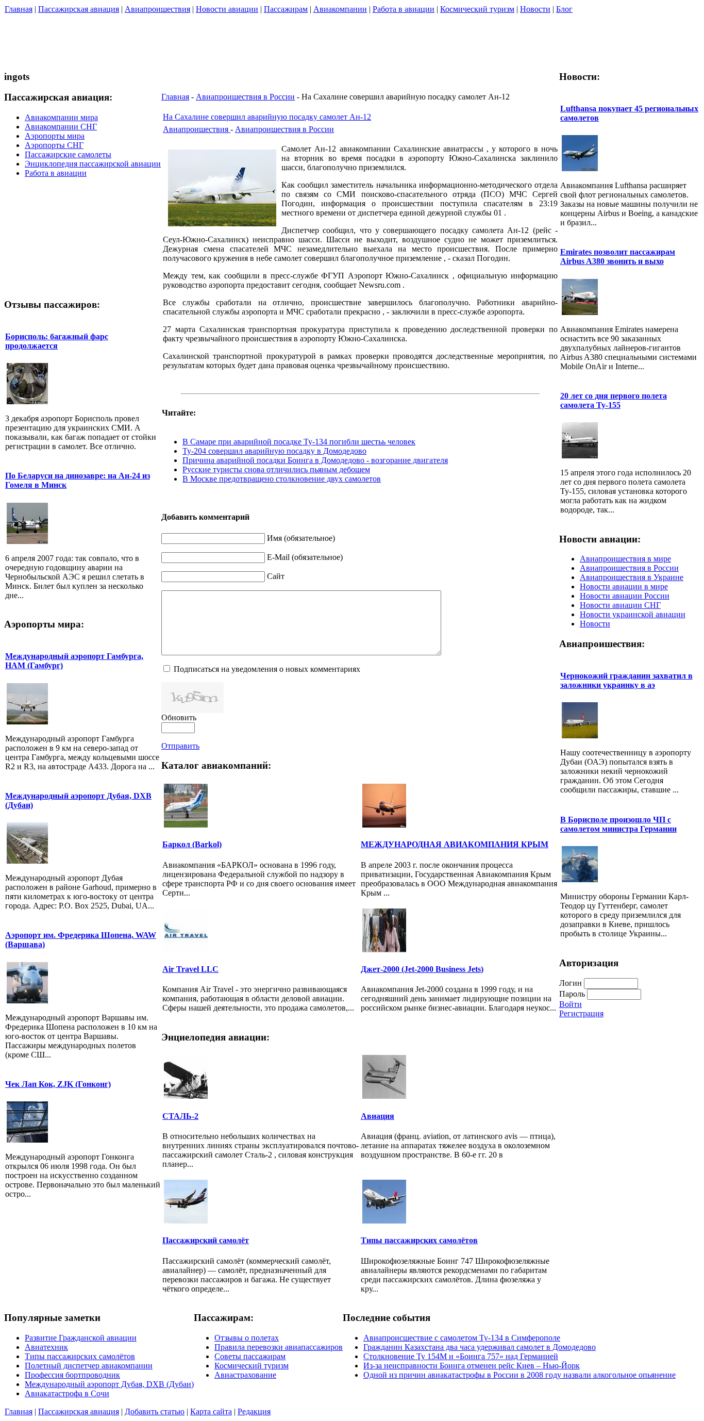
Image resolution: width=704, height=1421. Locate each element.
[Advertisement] (512, 38)
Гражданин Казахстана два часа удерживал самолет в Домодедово (479, 1347)
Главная (18, 9)
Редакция (254, 1411)
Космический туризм (477, 9)
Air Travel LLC (190, 969)
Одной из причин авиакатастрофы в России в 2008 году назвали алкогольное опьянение (519, 1374)
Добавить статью (155, 1411)
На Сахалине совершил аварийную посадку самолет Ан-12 (267, 116)
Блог (564, 9)
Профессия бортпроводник (72, 1374)
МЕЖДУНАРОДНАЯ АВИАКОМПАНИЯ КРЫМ (454, 844)
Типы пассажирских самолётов (419, 1240)
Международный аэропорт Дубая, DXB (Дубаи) (109, 1384)
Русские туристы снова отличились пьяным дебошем (276, 469)
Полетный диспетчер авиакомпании (89, 1365)
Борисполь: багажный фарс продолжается (56, 341)
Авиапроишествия (157, 9)
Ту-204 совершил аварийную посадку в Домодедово (274, 451)
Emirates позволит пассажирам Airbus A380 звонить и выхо (617, 256)
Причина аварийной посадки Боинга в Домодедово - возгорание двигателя (315, 460)
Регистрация (581, 1013)
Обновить (178, 717)
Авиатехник (46, 1347)
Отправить (180, 745)
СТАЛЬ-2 (180, 1116)
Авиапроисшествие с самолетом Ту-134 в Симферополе (461, 1337)
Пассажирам (286, 9)
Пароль (572, 993)
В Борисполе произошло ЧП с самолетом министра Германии (618, 824)
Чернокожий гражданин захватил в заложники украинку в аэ (626, 680)
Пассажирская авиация (78, 9)
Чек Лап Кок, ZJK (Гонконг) (58, 1084)
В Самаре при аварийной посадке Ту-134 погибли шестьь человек (298, 441)
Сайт (275, 576)
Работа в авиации (403, 9)
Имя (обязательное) (301, 538)
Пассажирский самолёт (205, 1240)
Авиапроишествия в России (245, 96)
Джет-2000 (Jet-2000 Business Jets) (422, 969)
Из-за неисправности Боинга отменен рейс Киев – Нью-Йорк (471, 1365)
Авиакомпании (340, 9)
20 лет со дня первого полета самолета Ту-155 (613, 400)
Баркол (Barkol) (192, 844)
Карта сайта (211, 1411)
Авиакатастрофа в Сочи (67, 1393)
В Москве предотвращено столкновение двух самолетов (281, 478)
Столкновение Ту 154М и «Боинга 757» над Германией (460, 1356)
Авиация (377, 1116)
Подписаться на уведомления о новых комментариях (267, 669)
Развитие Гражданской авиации (81, 1337)
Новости (535, 9)
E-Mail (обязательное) (305, 557)
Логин (570, 983)
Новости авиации (227, 9)
